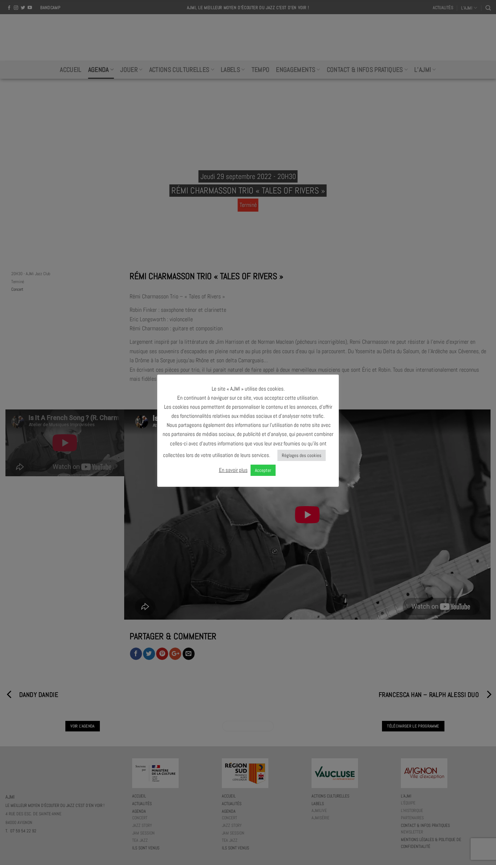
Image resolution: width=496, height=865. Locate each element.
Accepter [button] (263, 470)
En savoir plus (233, 469)
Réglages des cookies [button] (301, 455)
